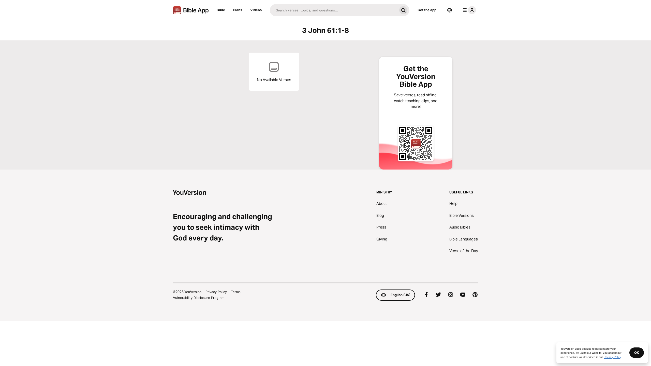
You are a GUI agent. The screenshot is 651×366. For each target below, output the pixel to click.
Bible (221, 10)
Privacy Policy (216, 292)
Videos (256, 10)
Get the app (427, 10)
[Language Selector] (450, 10)
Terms (236, 292)
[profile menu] (468, 10)
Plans (237, 10)
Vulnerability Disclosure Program (198, 298)
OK (636, 352)
